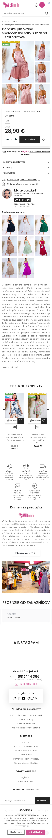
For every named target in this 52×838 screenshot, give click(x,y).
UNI (7, 120)
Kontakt (26, 742)
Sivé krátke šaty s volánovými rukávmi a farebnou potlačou (14, 437)
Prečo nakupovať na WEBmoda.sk (26, 715)
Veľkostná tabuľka (26, 723)
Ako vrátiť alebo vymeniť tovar (26, 727)
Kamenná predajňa (26, 719)
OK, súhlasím (35, 832)
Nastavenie (16, 832)
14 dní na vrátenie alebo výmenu (21, 184)
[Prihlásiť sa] (36, 5)
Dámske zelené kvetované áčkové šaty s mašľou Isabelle (38, 438)
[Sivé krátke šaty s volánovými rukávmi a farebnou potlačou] (14, 405)
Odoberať (42, 800)
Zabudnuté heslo (26, 781)
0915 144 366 (22, 199)
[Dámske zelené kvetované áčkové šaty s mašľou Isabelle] (37, 405)
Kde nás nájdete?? (24, 553)
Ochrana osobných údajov (26, 759)
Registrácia (26, 777)
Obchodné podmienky (26, 750)
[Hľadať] (46, 13)
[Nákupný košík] (42, 5)
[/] (9, 466)
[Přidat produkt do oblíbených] (20, 420)
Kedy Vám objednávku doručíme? (22, 180)
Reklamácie (26, 754)
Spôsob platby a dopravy (26, 746)
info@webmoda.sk (28, 684)
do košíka (29, 139)
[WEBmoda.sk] (14, 698)
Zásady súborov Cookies (26, 763)
